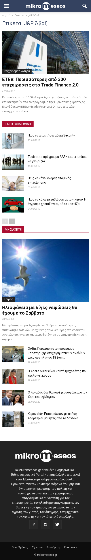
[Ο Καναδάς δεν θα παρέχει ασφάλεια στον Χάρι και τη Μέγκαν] (13, 397)
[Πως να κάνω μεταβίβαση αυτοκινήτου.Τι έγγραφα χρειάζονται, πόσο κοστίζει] (13, 205)
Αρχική (6, 15)
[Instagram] (45, 524)
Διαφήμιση (53, 547)
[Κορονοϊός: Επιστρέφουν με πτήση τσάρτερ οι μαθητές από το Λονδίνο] (13, 419)
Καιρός (8, 299)
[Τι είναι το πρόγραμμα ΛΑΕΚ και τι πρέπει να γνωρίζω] (13, 162)
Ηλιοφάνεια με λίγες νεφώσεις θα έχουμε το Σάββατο (39, 310)
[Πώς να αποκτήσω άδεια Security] (13, 141)
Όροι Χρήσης (20, 547)
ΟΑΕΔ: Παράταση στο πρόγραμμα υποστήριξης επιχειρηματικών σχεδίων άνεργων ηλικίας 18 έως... (56, 353)
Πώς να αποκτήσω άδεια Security (51, 135)
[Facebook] (33, 524)
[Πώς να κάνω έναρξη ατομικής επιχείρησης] (13, 183)
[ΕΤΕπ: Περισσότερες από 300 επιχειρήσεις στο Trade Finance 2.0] (45, 52)
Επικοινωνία (71, 547)
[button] (85, 6)
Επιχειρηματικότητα (17, 71)
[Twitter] (57, 524)
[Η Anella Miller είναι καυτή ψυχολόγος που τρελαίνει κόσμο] (13, 376)
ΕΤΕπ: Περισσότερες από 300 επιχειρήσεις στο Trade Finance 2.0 (40, 82)
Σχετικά (37, 547)
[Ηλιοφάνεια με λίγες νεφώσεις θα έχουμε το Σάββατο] (45, 270)
